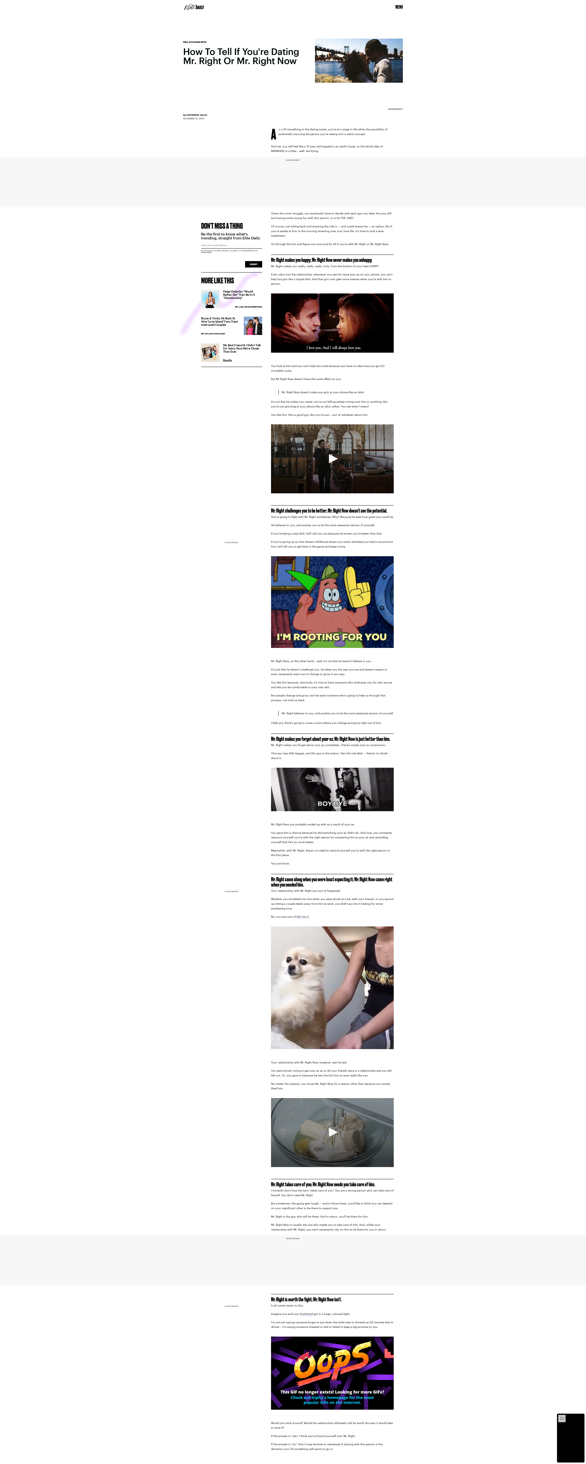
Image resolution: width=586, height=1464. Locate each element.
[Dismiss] (581, 1416)
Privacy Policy (206, 252)
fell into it (303, 916)
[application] (332, 458)
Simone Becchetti (395, 109)
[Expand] (560, 1416)
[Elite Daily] (194, 7)
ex (322, 745)
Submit (254, 264)
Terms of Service (248, 250)
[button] (332, 458)
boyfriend (306, 1314)
